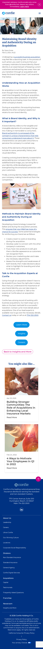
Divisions (7, 553)
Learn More (24, 7)
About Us (7, 518)
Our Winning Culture (11, 538)
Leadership (7, 522)
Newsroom (7, 604)
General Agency (9, 568)
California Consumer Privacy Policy (21, 633)
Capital (5, 582)
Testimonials (7, 587)
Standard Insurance (10, 562)
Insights (21, 333)
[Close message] (39, 4)
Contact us (6, 315)
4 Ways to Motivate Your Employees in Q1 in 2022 (20, 461)
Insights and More (9, 608)
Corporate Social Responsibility (14, 548)
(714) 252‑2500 (32, 315)
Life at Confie (8, 532)
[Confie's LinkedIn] (21, 509)
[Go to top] (38, 479)
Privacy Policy (21, 639)
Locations (6, 543)
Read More (12, 417)
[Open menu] (39, 13)
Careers (21, 342)
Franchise (7, 598)
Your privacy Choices (20, 643)
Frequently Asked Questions (13, 592)
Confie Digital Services (11, 573)
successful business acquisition (27, 57)
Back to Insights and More (17, 351)
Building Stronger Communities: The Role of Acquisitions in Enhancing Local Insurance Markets (21, 407)
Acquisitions (8, 578)
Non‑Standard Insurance (12, 557)
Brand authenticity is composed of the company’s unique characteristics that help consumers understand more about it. (20, 135)
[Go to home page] (8, 13)
